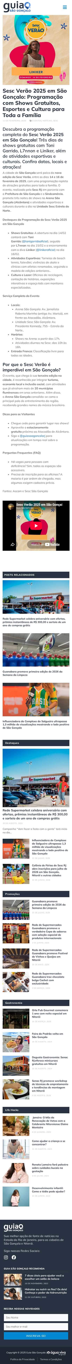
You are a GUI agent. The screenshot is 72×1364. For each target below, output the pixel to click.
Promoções (12, 894)
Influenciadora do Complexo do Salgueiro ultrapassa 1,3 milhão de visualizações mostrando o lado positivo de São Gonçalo (36, 725)
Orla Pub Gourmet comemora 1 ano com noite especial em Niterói (50, 1013)
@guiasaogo (28, 436)
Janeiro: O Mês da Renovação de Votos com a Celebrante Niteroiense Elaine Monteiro (50, 1122)
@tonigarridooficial (35, 241)
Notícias (47, 120)
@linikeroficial (46, 250)
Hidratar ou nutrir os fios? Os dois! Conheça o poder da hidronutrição (46, 1291)
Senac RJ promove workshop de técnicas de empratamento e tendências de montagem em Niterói (50, 1085)
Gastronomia (13, 1002)
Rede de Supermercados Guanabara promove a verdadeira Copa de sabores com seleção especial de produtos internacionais (49, 931)
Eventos (37, 120)
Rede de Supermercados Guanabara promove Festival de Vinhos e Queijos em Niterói (50, 955)
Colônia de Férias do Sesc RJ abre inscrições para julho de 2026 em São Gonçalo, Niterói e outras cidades (49, 870)
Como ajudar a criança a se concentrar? (48, 1142)
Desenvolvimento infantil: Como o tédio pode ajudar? (48, 1189)
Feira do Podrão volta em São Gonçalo (47, 1035)
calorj (41, 436)
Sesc (55, 120)
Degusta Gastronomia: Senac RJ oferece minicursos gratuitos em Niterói (50, 1061)
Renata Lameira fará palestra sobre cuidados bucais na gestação (50, 1168)
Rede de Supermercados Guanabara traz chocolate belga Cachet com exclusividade (48, 978)
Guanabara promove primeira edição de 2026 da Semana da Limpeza (32, 673)
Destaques (12, 743)
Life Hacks (12, 1110)
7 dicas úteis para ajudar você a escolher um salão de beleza (44, 1277)
